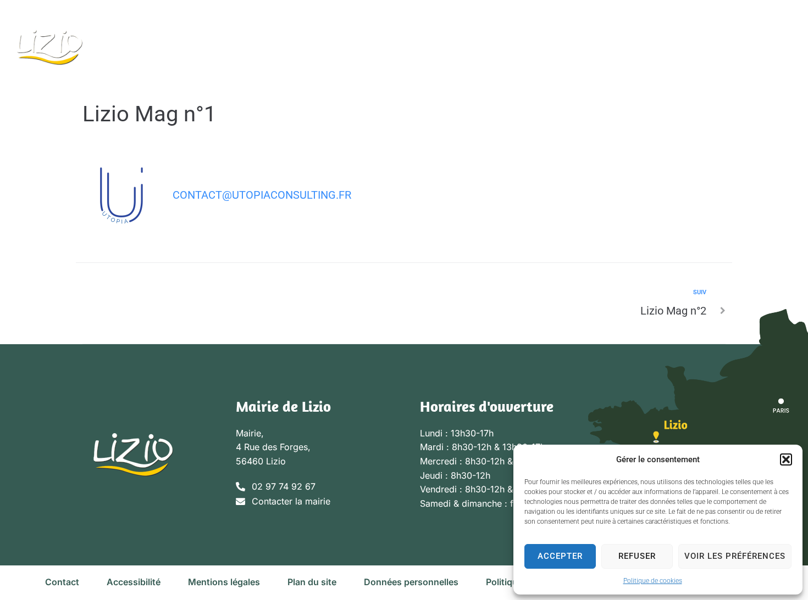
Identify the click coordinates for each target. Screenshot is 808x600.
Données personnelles (411, 581)
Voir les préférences (734, 556)
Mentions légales (224, 581)
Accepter (560, 556)
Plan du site (311, 581)
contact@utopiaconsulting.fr (262, 194)
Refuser (637, 556)
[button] (786, 459)
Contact (62, 581)
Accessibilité (134, 581)
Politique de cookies (652, 581)
